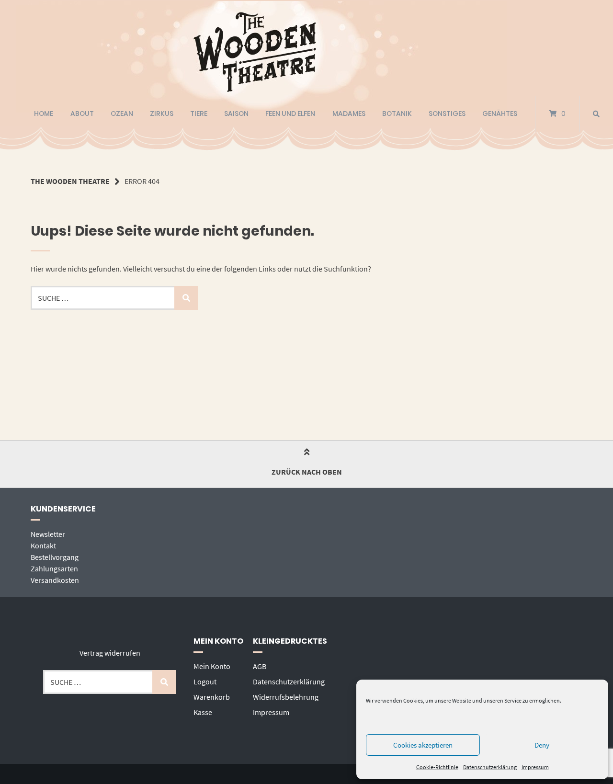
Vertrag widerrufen (109, 653)
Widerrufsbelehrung (285, 697)
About (82, 113)
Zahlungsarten (54, 568)
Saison (236, 113)
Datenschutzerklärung (490, 767)
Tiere (198, 113)
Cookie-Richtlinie (437, 767)
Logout (204, 681)
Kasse (202, 712)
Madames (348, 113)
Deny (541, 745)
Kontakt (43, 545)
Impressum (535, 767)
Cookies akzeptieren (423, 745)
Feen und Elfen (290, 113)
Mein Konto (211, 666)
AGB (259, 666)
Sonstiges (447, 113)
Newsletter (48, 534)
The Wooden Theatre (70, 181)
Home (43, 113)
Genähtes (499, 113)
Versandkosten (55, 580)
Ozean (122, 113)
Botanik (397, 113)
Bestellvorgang (55, 557)
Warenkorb (211, 697)
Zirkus (161, 113)
